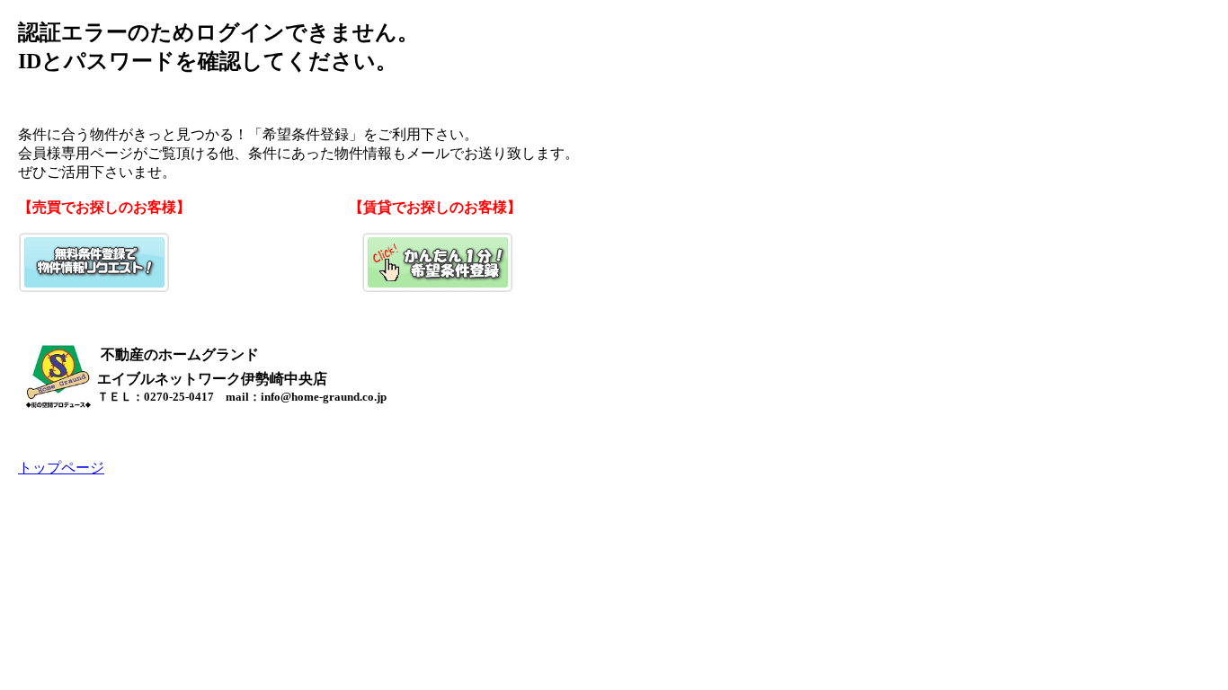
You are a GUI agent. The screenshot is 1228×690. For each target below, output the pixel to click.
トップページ (61, 467)
